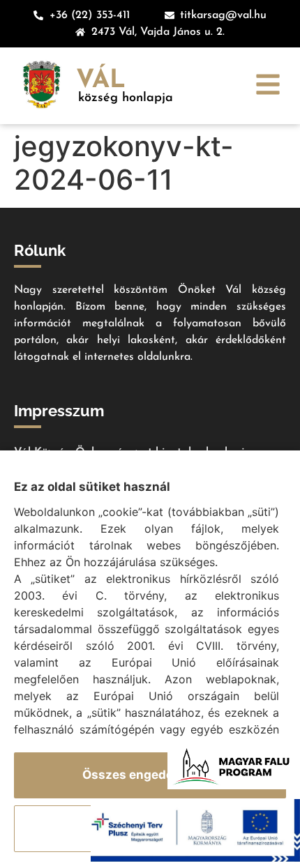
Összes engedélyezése (150, 775)
